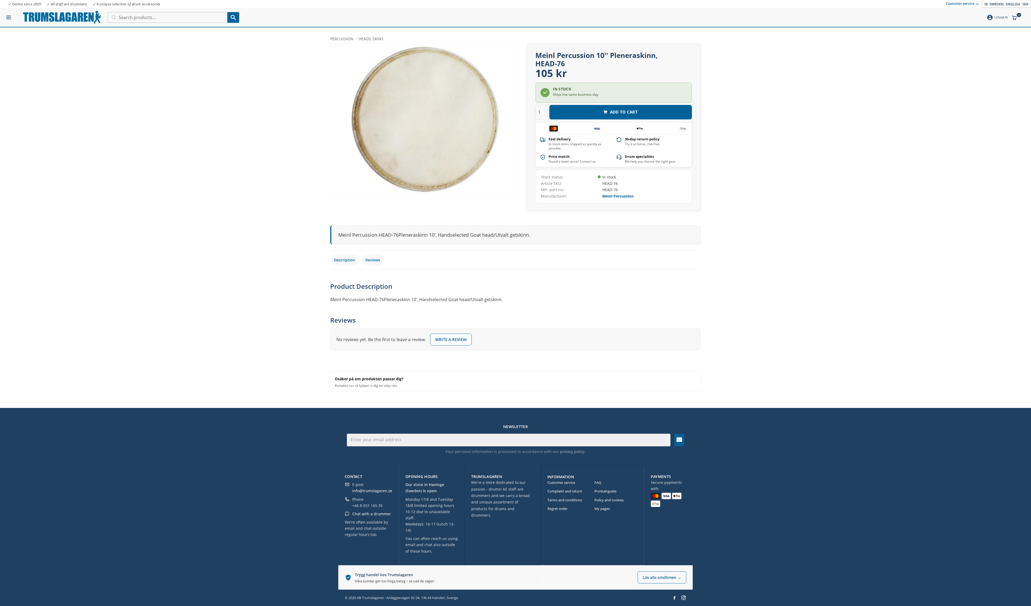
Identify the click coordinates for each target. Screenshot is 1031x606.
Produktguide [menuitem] (605, 491)
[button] (8, 15)
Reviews (372, 259)
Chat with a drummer (371, 513)
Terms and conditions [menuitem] (564, 500)
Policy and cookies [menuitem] (609, 500)
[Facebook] (674, 597)
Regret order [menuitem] (557, 508)
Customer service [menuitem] (960, 3)
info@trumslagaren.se (372, 490)
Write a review (451, 339)
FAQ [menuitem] (597, 482)
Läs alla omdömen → (662, 577)
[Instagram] (683, 597)
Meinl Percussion (618, 196)
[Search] (233, 17)
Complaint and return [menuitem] (564, 491)
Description (344, 259)
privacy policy (572, 451)
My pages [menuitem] (602, 508)
